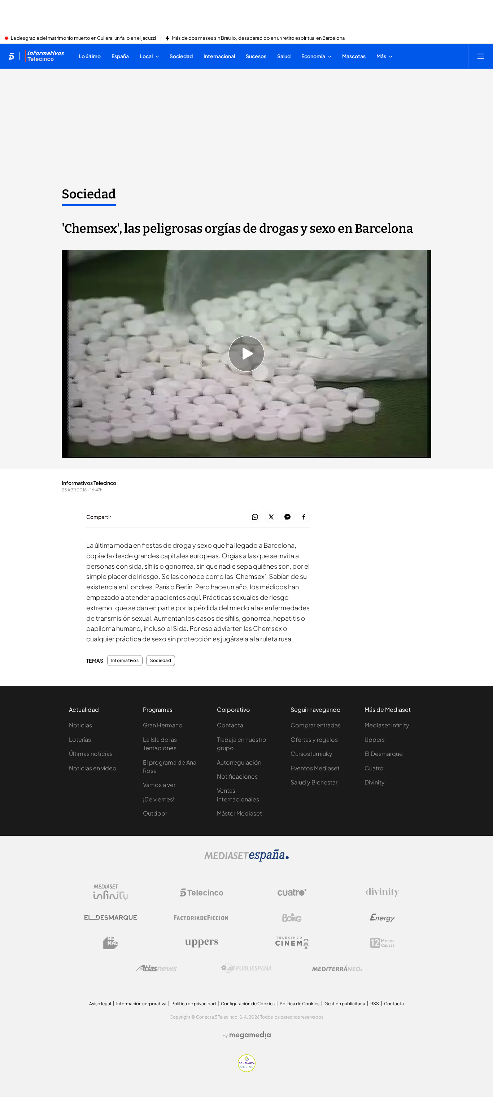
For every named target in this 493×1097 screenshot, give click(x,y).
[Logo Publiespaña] (246, 968)
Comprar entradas (316, 725)
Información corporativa (141, 1003)
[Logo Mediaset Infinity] (110, 892)
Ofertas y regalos (314, 739)
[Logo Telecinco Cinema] (292, 943)
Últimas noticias (91, 753)
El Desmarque (384, 753)
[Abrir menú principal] (480, 56)
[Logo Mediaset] (246, 860)
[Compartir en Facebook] (303, 517)
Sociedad (89, 194)
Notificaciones (237, 776)
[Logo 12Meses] (382, 943)
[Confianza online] (247, 1070)
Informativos (125, 660)
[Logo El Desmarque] (110, 917)
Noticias (80, 725)
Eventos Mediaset (315, 768)
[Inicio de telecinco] (11, 56)
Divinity (375, 782)
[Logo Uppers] (201, 943)
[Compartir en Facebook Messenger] (287, 517)
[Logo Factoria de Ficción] (201, 918)
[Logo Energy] (382, 918)
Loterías (80, 739)
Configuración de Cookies (248, 1003)
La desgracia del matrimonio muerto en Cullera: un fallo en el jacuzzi (83, 38)
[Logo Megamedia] (250, 1035)
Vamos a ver (159, 784)
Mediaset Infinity (387, 725)
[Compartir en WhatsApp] (255, 517)
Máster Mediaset (239, 813)
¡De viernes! (158, 799)
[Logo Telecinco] (201, 892)
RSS (374, 1003)
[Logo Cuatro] (292, 892)
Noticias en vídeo (93, 768)
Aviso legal (100, 1003)
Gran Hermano (163, 725)
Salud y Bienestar (314, 782)
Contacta (230, 725)
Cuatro (374, 768)
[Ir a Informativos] (44, 56)
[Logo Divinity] (382, 892)
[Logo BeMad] (110, 943)
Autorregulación (239, 762)
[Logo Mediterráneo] (337, 968)
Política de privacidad (193, 1003)
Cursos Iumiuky (311, 753)
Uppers (375, 739)
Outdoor (155, 813)
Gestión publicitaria (344, 1003)
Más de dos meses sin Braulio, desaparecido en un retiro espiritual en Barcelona (258, 38)
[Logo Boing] (292, 918)
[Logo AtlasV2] (156, 968)
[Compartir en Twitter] (271, 517)
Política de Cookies (299, 1003)
